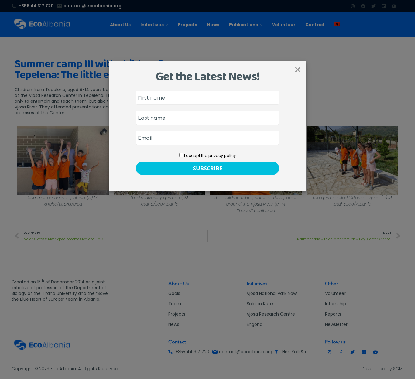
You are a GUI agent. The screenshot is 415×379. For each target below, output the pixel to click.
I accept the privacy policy (209, 156)
